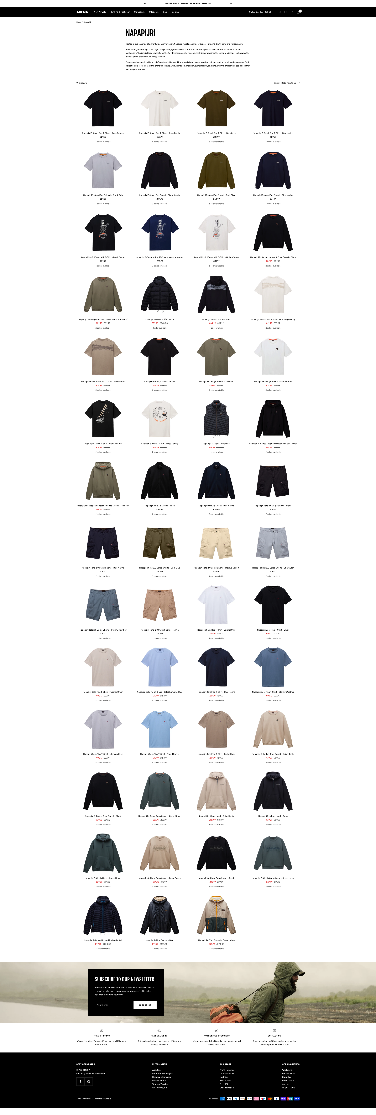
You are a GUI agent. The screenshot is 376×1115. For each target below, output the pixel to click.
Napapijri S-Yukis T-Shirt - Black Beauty (103, 443)
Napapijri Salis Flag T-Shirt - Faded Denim (159, 754)
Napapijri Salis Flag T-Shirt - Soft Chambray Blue (159, 692)
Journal (175, 12)
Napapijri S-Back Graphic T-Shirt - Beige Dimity (273, 319)
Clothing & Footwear (120, 12)
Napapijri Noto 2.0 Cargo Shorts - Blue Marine (103, 568)
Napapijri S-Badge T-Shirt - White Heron (273, 381)
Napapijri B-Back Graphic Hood (216, 319)
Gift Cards (153, 12)
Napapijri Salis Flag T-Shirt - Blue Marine (216, 692)
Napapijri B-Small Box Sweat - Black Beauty (159, 195)
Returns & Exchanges (162, 1073)
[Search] (285, 12)
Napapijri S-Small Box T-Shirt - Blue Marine (273, 133)
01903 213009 (83, 1070)
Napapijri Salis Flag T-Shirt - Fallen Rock (216, 754)
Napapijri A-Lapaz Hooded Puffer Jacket (103, 940)
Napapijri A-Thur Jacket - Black (159, 940)
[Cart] (298, 12)
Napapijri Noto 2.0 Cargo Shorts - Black (273, 506)
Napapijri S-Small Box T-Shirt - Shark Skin (103, 195)
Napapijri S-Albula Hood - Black (273, 816)
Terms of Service (160, 1084)
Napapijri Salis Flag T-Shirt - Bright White (216, 630)
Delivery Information (161, 1077)
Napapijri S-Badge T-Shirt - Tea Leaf (216, 381)
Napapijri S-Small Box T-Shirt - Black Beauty (103, 133)
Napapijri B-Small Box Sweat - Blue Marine (273, 195)
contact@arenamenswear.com (274, 1044)
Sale (165, 12)
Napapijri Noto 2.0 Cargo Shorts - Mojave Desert (216, 568)
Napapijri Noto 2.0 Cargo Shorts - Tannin (160, 630)
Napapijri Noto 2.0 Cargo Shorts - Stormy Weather (103, 630)
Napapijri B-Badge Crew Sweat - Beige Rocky (273, 754)
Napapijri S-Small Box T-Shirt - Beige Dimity (159, 133)
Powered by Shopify (103, 1099)
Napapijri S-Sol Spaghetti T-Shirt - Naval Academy (159, 257)
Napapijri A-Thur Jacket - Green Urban (216, 940)
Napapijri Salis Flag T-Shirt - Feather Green (103, 692)
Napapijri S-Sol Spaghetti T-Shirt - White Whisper (216, 257)
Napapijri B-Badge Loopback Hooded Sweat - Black (273, 443)
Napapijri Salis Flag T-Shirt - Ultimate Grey (103, 754)
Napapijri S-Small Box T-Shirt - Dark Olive (216, 133)
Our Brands (139, 12)
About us (156, 1070)
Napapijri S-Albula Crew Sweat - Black (216, 878)
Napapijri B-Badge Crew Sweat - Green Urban (159, 816)
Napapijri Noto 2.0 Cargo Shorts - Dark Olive (159, 568)
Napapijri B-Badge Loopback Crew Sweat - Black (273, 257)
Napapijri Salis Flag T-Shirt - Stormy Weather (273, 692)
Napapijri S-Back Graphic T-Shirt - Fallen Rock (103, 381)
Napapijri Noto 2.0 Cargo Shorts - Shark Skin (273, 568)
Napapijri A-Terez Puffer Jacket (159, 319)
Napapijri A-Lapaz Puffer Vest (216, 443)
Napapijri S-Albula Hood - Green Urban (103, 878)
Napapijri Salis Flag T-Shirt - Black (273, 630)
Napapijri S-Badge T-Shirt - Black (159, 381)
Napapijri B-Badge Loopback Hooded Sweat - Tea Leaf (103, 506)
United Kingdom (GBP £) (260, 12)
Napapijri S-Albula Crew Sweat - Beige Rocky (160, 878)
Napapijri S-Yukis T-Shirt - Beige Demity (159, 443)
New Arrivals (100, 12)
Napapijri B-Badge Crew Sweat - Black (103, 816)
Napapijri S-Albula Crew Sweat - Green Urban (273, 878)
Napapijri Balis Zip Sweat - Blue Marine (216, 506)
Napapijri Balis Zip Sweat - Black (160, 506)
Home (78, 22)
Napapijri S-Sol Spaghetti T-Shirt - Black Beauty (103, 257)
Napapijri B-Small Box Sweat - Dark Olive (216, 195)
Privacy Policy (159, 1080)
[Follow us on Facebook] (80, 1081)
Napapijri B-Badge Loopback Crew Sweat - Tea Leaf (103, 319)
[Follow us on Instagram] (88, 1081)
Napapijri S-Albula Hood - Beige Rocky (216, 816)
